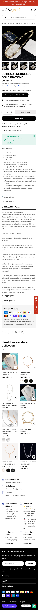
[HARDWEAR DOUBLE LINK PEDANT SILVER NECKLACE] (28, 451)
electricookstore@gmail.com (14, 489)
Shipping (12, 83)
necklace (21, 86)
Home (4, 23)
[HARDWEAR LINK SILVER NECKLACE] (28, 392)
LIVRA (9, 602)
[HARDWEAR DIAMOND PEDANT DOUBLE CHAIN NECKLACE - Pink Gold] (3, 440)
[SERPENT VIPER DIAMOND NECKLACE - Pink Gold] (3, 470)
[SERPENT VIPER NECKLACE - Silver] (31, 381)
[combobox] (19, 17)
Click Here (10, 201)
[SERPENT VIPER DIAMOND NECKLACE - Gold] (8, 470)
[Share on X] (16, 332)
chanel (9, 86)
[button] (36, 305)
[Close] (34, 136)
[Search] (34, 17)
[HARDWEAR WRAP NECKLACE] (28, 418)
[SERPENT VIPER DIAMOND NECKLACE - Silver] (13, 470)
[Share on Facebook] (10, 332)
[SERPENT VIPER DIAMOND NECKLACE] (10, 451)
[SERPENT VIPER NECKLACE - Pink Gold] (21, 381)
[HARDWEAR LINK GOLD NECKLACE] (10, 361)
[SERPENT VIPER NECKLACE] (28, 361)
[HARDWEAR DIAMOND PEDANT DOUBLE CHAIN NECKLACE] (10, 418)
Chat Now (10, 143)
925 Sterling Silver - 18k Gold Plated (15, 95)
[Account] (31, 10)
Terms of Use (25, 569)
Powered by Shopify (18, 602)
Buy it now (19, 118)
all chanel (11, 23)
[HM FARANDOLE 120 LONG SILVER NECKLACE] (10, 392)
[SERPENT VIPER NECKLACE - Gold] (26, 381)
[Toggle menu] (3, 10)
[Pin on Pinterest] (21, 332)
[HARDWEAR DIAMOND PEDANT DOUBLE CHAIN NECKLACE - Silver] (8, 440)
